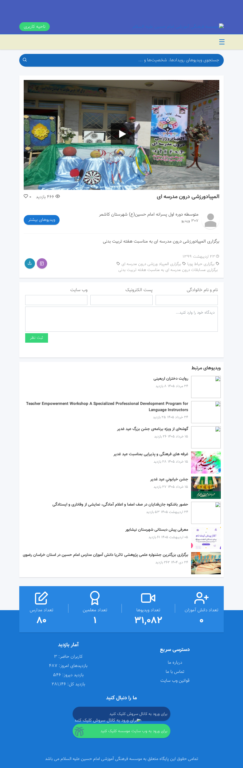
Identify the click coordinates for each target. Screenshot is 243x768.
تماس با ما (175, 671)
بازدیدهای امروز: (73, 666)
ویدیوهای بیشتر (41, 219)
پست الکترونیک (139, 290)
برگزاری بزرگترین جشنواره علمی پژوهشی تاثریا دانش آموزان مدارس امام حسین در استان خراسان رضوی (105, 555)
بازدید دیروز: (73, 675)
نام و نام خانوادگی (202, 290)
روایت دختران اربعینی (171, 379)
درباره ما (175, 662)
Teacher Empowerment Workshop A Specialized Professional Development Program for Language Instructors (107, 407)
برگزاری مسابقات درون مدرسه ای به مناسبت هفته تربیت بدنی (168, 270)
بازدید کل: (76, 684)
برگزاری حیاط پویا (201, 264)
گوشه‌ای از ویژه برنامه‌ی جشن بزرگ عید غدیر (152, 429)
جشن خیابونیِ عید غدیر (169, 479)
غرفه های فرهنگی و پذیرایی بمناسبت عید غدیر (150, 454)
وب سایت (78, 290)
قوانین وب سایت (175, 680)
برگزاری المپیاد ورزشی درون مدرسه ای (151, 264)
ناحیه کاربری (34, 26)
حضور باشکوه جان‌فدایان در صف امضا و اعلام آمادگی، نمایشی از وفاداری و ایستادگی (120, 504)
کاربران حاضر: (70, 656)
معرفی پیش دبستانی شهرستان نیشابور (156, 530)
